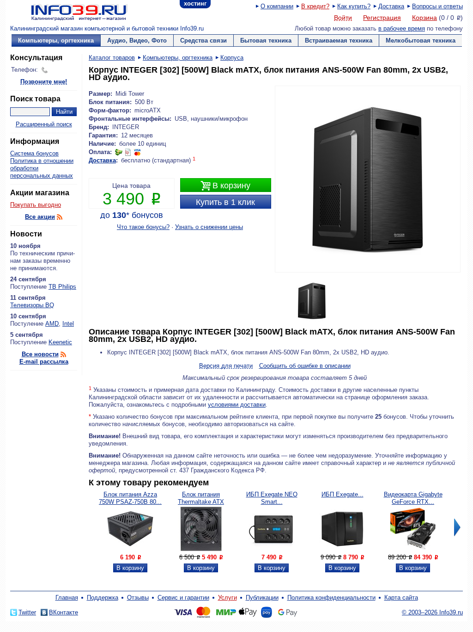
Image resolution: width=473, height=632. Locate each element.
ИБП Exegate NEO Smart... (271, 498)
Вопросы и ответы (437, 6)
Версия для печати (226, 366)
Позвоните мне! (43, 82)
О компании (277, 6)
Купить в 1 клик (225, 202)
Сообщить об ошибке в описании (305, 365)
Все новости (40, 354)
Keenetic (60, 342)
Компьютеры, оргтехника (56, 40)
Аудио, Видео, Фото (137, 40)
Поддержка (102, 597)
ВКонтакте (63, 612)
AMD (52, 323)
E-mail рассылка (43, 361)
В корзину (225, 186)
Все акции (40, 216)
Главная (66, 597)
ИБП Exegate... (342, 494)
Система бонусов (34, 153)
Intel (68, 323)
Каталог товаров (112, 57)
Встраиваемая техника (338, 40)
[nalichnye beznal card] (128, 152)
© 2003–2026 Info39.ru (432, 612)
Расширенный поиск (44, 124)
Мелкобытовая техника (420, 40)
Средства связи (203, 40)
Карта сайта (401, 597)
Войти (343, 18)
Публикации (262, 597)
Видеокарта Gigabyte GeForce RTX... (413, 498)
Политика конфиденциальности (331, 597)
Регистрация (382, 17)
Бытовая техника (265, 40)
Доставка (391, 6)
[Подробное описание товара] (130, 549)
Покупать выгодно (35, 204)
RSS (59, 217)
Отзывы (138, 597)
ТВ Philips (62, 286)
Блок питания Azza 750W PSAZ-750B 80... (130, 498)
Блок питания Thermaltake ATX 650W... (201, 502)
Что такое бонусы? (143, 226)
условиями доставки (237, 404)
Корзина (424, 17)
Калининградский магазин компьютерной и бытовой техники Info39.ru (107, 28)
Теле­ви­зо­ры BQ (32, 305)
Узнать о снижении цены (209, 226)
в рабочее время (401, 28)
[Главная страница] (68, 11)
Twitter (27, 612)
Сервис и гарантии (183, 597)
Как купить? (353, 6)
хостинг (195, 3)
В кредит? (315, 6)
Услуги (227, 597)
